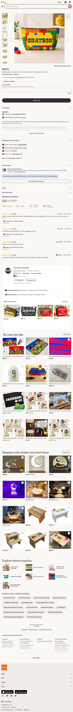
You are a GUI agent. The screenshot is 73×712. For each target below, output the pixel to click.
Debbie (60, 255)
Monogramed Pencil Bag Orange (15, 612)
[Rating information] (14, 273)
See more (67, 334)
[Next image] (68, 38)
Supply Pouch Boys (48, 608)
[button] (31, 280)
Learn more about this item (36, 133)
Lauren (60, 213)
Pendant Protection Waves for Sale (8, 646)
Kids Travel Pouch (32, 608)
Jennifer (60, 241)
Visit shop (65, 301)
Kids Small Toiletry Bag (55, 612)
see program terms (20, 172)
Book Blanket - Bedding (44, 641)
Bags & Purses (33, 629)
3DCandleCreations (7, 74)
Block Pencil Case (10, 598)
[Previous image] (11, 38)
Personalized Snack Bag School (14, 617)
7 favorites (36, 626)
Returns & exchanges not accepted (16, 148)
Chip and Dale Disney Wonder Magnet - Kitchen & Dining (27, 646)
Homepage (24, 629)
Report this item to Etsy (63, 66)
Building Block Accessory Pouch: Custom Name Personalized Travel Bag (24, 72)
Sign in (60, 2)
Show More (36, 658)
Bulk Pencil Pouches (60, 598)
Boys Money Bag (28, 603)
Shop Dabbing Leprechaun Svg (60, 642)
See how (54, 176)
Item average (13, 200)
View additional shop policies (36, 181)
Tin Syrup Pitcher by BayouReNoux (26, 642)
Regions (26, 710)
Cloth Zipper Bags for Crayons (14, 608)
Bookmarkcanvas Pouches (37, 612)
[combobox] (36, 6)
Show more (66, 452)
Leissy (61, 228)
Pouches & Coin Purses (45, 629)
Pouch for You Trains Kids (42, 598)
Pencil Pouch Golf (25, 598)
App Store (7, 692)
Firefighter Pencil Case (12, 603)
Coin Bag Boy (62, 608)
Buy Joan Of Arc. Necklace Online (7, 642)
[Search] (70, 6)
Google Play (21, 692)
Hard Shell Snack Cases (35, 617)
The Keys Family (21, 267)
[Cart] (70, 2)
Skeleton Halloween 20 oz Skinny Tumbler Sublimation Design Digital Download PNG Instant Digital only (62, 648)
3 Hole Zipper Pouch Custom (46, 603)
